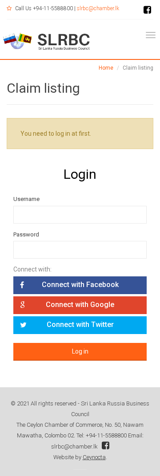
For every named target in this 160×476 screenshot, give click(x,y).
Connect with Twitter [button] (80, 324)
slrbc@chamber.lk (98, 8)
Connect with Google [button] (80, 304)
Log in (80, 351)
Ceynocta (94, 457)
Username (26, 199)
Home (106, 68)
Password (26, 234)
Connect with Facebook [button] (80, 284)
